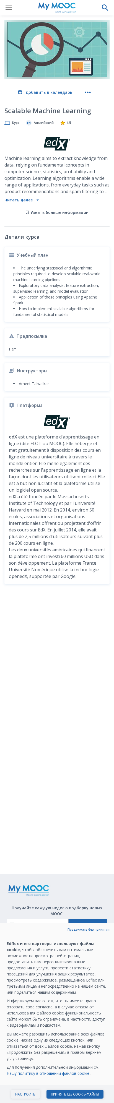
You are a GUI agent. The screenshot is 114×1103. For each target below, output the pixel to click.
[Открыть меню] (8, 7)
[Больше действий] (88, 92)
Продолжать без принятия (89, 929)
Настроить (25, 1094)
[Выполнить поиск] (105, 7)
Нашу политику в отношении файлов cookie (48, 1073)
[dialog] (57, 1013)
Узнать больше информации (59, 212)
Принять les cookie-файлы (75, 1094)
